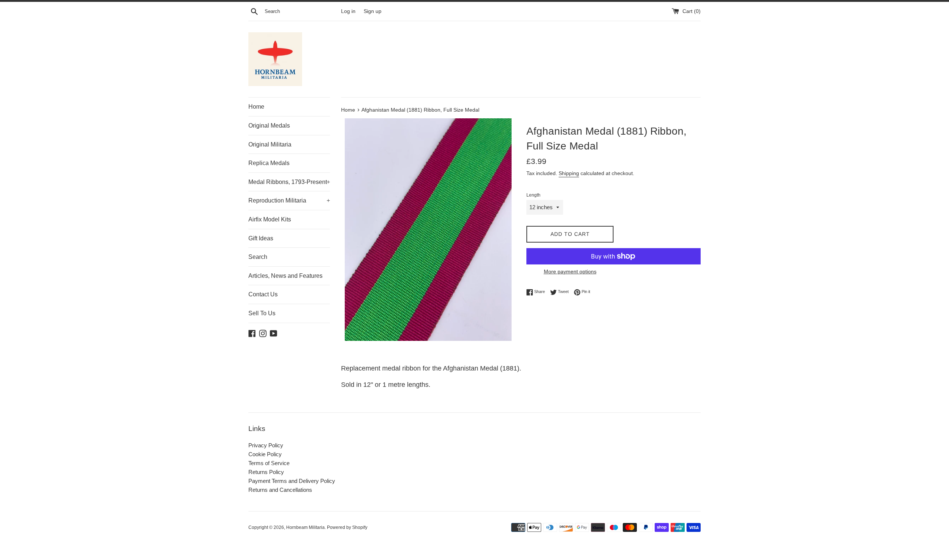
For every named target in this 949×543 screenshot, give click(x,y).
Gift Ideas (260, 238)
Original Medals (269, 125)
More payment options (570, 271)
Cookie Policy (265, 454)
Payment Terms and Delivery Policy (291, 481)
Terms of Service (269, 463)
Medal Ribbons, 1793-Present (289, 182)
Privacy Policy (265, 445)
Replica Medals (269, 163)
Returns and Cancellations (280, 490)
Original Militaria (269, 144)
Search (257, 257)
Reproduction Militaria (289, 200)
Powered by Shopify (347, 527)
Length (533, 195)
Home (256, 106)
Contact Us (263, 294)
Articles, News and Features (285, 276)
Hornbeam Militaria (305, 527)
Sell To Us (261, 313)
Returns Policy (266, 472)
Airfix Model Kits (269, 219)
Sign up (372, 11)
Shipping (569, 173)
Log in (348, 11)
